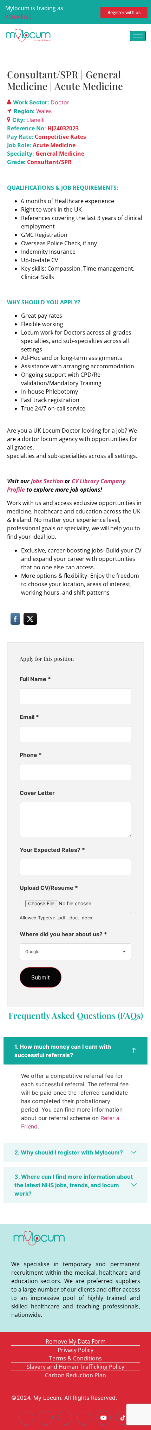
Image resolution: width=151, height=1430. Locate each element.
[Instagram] (84, 1418)
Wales (44, 111)
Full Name (35, 678)
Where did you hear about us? (63, 934)
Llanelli (35, 119)
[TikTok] (123, 1418)
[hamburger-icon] (138, 36)
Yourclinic (18, 16)
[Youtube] (104, 1418)
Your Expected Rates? (52, 849)
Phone (31, 754)
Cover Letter (37, 792)
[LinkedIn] (65, 1418)
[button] (75, 1051)
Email (29, 716)
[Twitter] (46, 1418)
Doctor (60, 102)
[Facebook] (26, 1418)
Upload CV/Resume (49, 887)
